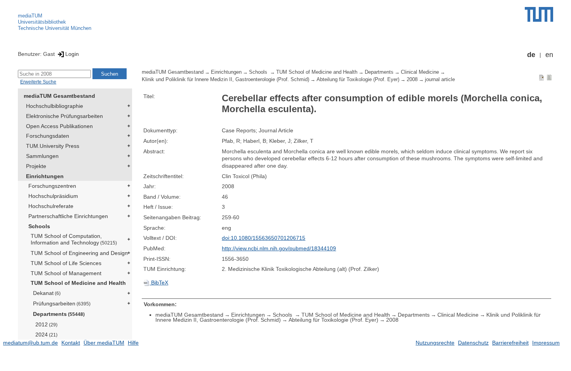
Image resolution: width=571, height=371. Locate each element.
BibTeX (159, 282)
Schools (39, 226)
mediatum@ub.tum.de (30, 343)
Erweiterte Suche (38, 82)
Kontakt (70, 343)
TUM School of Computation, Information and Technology (74, 239)
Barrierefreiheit (510, 343)
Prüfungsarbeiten (62, 303)
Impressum (546, 343)
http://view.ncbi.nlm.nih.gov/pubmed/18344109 (279, 248)
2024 (46, 334)
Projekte (36, 166)
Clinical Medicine (420, 72)
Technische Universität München (54, 28)
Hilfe (133, 343)
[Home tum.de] (539, 14)
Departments (59, 314)
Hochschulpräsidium (53, 196)
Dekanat (47, 293)
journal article (440, 79)
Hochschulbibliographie (54, 106)
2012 (46, 324)
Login (72, 54)
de (531, 55)
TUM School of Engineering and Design (79, 253)
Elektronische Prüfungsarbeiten (64, 116)
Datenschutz (473, 343)
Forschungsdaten (47, 136)
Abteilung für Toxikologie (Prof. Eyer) (358, 79)
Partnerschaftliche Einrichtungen (68, 216)
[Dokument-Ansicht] (541, 77)
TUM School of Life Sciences (66, 263)
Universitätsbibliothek (42, 22)
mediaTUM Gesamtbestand (59, 96)
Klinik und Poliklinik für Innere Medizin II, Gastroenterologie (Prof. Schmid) (225, 79)
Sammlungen (42, 156)
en (549, 55)
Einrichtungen (45, 176)
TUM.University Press (52, 146)
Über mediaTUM (104, 343)
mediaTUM (30, 16)
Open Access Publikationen (59, 126)
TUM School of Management (66, 273)
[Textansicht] (549, 77)
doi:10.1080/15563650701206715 (263, 238)
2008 (412, 79)
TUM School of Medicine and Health (78, 283)
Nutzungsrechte (435, 343)
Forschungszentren (52, 186)
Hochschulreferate (50, 206)
